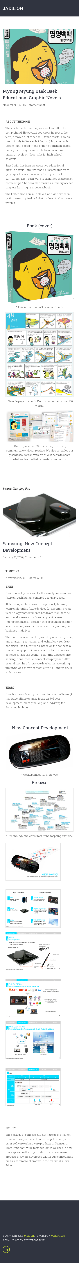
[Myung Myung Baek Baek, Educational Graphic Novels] (39, 56)
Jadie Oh (13, 8)
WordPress (58, 1235)
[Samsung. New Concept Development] (39, 509)
